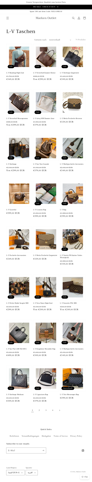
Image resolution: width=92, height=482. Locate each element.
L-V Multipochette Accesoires (71, 164)
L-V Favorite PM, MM (68, 303)
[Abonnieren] (43, 450)
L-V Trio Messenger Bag (69, 395)
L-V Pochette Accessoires (16, 255)
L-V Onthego (11, 164)
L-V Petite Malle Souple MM (17, 303)
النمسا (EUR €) (13, 472)
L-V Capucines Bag (40, 395)
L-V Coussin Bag (39, 210)
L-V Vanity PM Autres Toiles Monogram (71, 256)
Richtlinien (14, 436)
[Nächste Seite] (59, 410)
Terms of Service (61, 436)
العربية (30, 472)
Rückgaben (46, 436)
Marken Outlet (81, 472)
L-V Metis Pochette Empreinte (45, 255)
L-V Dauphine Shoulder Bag (44, 349)
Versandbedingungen (30, 436)
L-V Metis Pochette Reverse (71, 118)
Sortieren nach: (40, 40)
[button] (7, 18)
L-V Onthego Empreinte (69, 73)
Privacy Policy (76, 436)
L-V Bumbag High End (15, 73)
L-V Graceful (11, 210)
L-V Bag (63, 210)
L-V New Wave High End (42, 303)
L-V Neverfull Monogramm (17, 118)
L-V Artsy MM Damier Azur (43, 118)
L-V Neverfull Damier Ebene (44, 73)
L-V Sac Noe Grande (41, 164)
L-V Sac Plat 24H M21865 (16, 349)
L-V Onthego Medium (15, 395)
